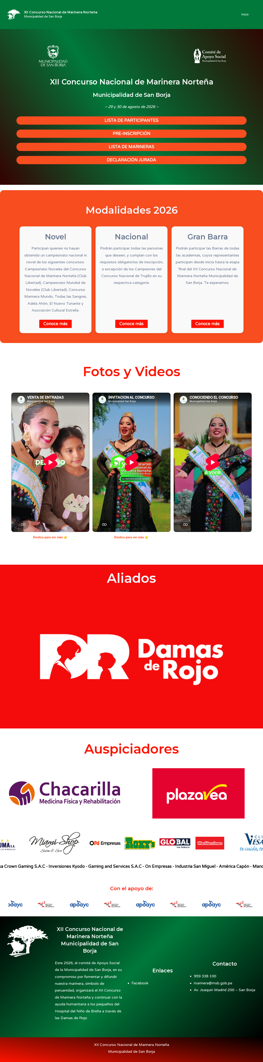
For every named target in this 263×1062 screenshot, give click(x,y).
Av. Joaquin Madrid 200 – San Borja (224, 990)
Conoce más (55, 323)
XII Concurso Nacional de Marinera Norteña (60, 12)
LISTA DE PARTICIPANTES (131, 120)
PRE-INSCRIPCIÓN (131, 133)
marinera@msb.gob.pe (213, 983)
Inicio (245, 14)
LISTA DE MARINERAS (131, 146)
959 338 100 (205, 976)
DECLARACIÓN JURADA (131, 160)
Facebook (140, 983)
